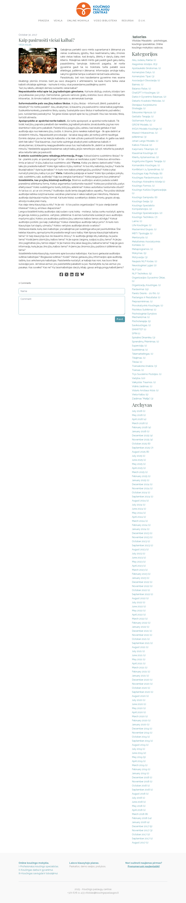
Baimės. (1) (137, 84)
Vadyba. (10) (138, 378)
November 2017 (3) (142, 830)
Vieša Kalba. (25, 45)
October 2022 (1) (141, 590)
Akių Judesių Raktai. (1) (144, 60)
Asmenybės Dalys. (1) (143, 72)
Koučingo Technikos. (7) (144, 217)
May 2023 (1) (139, 561)
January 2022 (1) (140, 626)
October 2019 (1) (141, 736)
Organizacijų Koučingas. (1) (146, 285)
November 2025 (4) (142, 439)
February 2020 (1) (141, 720)
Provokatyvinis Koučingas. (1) (147, 305)
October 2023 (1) (141, 541)
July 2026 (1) (138, 411)
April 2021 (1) (138, 663)
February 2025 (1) (141, 476)
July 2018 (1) (138, 797)
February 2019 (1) (141, 769)
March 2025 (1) (140, 472)
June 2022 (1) (139, 606)
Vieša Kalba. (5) (140, 394)
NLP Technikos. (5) (142, 273)
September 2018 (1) (142, 789)
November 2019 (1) (142, 732)
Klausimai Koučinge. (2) (144, 153)
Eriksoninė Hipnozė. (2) (144, 112)
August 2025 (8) (140, 451)
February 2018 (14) (142, 818)
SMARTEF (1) (139, 329)
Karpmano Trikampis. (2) (145, 149)
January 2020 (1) (140, 724)
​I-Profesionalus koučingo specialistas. (39, 866)
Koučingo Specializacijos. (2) (147, 213)
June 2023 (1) (139, 557)
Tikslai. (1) (137, 362)
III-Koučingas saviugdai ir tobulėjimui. (38, 873)
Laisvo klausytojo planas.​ (84, 863)
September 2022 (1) (142, 594)
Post (120, 319)
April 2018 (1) (139, 810)
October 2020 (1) (141, 688)
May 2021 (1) (138, 659)
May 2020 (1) (139, 708)
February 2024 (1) (141, 525)
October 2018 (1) (141, 785)
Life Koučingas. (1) (141, 225)
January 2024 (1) (140, 529)
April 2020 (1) (139, 712)
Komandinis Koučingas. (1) (146, 165)
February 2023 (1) (141, 574)
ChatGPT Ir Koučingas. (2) (145, 92)
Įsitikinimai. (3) (139, 137)
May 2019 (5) (139, 757)
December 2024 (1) (142, 484)
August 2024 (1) (140, 500)
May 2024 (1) (139, 512)
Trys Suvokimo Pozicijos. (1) (146, 374)
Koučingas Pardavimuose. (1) (147, 177)
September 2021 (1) (142, 643)
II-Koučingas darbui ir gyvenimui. (36, 870)
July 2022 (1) (138, 602)
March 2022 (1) (140, 618)
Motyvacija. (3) (139, 257)
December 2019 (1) (142, 728)
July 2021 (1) (138, 651)
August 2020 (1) (140, 696)
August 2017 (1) (140, 842)
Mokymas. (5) (139, 253)
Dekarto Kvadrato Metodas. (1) (148, 100)
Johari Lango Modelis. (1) (145, 141)
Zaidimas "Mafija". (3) (142, 398)
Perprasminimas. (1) (142, 301)
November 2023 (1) (142, 537)
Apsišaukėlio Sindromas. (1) (146, 68)
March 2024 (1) (140, 521)
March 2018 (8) (140, 814)
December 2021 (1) (142, 631)
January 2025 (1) (140, 480)
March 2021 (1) (139, 667)
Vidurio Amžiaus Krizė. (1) (145, 390)
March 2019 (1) (139, 765)
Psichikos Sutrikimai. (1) (144, 309)
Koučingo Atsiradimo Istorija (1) (148, 181)
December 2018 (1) (142, 777)
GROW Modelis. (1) (142, 124)
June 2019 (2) (139, 753)
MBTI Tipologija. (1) (142, 233)
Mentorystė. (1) (140, 237)
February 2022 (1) (141, 622)
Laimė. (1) (137, 221)
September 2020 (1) (142, 692)
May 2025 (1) (139, 464)
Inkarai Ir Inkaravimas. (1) (145, 132)
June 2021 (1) (139, 655)
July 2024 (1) (138, 504)
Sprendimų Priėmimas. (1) (145, 341)
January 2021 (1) (140, 675)
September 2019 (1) (142, 740)
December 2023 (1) (142, 533)
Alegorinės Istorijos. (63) (144, 64)
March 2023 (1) (140, 569)
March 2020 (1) (140, 716)
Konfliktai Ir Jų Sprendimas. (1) (148, 169)
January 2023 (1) (140, 578)
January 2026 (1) (140, 431)
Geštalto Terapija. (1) (143, 116)
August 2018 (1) (140, 793)
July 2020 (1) (138, 700)
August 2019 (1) (140, 745)
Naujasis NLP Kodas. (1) (144, 261)
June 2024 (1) (139, 508)
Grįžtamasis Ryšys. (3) (143, 120)
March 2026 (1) (140, 423)
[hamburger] (5, 4)
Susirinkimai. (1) (140, 349)
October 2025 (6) (141, 443)
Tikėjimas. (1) (138, 357)
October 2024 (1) (141, 492)
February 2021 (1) (141, 671)
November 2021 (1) (142, 635)
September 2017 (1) (142, 838)
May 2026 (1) (139, 415)
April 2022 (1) (139, 614)
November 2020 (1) (142, 683)
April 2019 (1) (139, 761)
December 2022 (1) (142, 582)
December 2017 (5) (142, 826)
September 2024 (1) (142, 496)
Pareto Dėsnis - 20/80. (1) (146, 293)
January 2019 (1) (140, 773)
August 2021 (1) (140, 647)
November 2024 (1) (142, 488)
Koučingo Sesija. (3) (142, 201)
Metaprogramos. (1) (142, 249)
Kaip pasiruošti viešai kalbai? (47, 40)
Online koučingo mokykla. (34, 863)
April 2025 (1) (139, 468)
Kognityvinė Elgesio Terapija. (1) (149, 161)
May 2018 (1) (138, 806)
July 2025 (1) (138, 455)
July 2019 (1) (138, 749)
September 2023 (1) (142, 545)
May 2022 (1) (139, 610)
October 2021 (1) (141, 639)
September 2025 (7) (142, 447)
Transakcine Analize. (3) (144, 366)
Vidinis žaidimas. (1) (142, 386)
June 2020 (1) (139, 704)
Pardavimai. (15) (140, 289)
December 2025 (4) (142, 435)
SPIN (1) (136, 333)
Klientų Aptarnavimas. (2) (145, 157)
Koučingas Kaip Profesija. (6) (147, 173)
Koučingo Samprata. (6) (144, 197)
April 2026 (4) (139, 419)
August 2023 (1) (140, 549)
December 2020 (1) (142, 679)
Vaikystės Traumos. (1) (144, 382)
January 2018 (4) (141, 822)
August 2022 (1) (140, 598)
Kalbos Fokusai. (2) (142, 145)
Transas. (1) (138, 370)
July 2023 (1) (138, 553)
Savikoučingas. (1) (141, 325)
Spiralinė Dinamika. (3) (143, 337)
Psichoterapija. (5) (141, 321)
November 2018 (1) (142, 781)
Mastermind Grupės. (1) (144, 229)
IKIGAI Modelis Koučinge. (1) (147, 128)
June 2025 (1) (139, 460)
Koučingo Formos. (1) (143, 185)
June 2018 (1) (139, 802)
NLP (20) (136, 269)
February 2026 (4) (141, 427)
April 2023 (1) (139, 565)
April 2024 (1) (139, 517)
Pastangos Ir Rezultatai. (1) (146, 297)
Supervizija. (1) (139, 345)
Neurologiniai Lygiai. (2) (144, 265)
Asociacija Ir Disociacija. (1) (146, 80)
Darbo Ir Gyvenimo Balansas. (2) (149, 96)
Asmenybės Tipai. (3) (143, 76)
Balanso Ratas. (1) (141, 88)
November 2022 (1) (142, 586)
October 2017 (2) (141, 834)
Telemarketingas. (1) (142, 353)
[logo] (93, 9)
